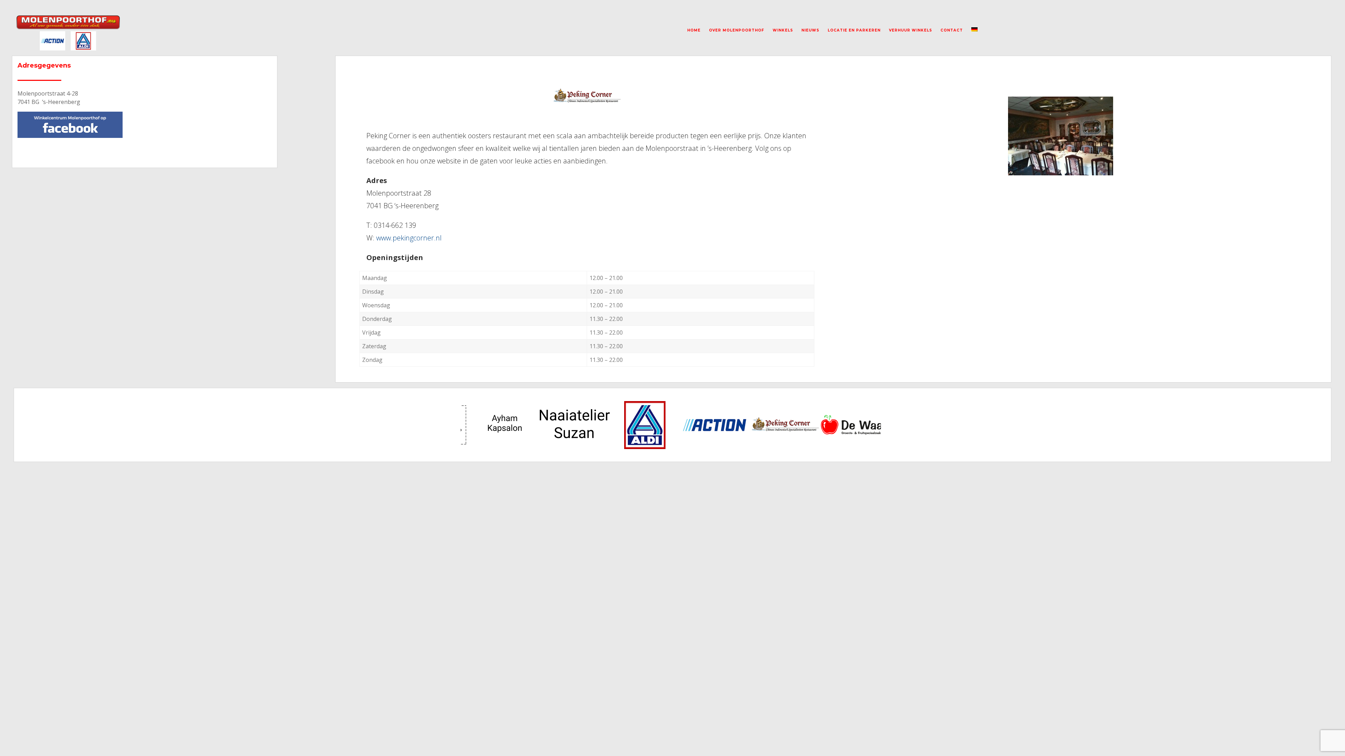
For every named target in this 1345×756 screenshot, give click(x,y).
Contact (951, 30)
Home (694, 30)
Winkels (783, 30)
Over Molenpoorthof (736, 30)
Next (873, 424)
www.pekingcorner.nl (409, 238)
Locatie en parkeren (854, 30)
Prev (471, 424)
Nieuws (810, 30)
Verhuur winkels (910, 30)
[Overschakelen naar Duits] (974, 30)
